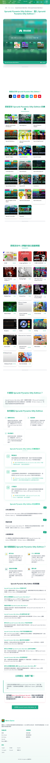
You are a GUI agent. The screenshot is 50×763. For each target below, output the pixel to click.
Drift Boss (4, 737)
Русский (11, 750)
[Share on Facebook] (14, 96)
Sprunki (25, 1)
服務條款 (28, 737)
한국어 (3, 752)
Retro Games (11, 7)
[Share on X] (10, 96)
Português (4, 750)
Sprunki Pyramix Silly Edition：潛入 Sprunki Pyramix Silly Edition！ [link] (29, 7)
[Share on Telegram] (31, 96)
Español (19, 747)
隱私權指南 (28, 735)
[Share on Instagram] (18, 96)
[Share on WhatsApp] (27, 96)
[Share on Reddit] (35, 96)
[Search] (34, 2)
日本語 (10, 747)
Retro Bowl (14, 2)
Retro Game (15, 695)
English (3, 747)
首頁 (10, 2)
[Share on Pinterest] (39, 96)
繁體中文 (19, 750)
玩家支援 (28, 733)
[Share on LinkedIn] (22, 96)
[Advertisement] (25, 76)
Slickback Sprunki (24, 695)
